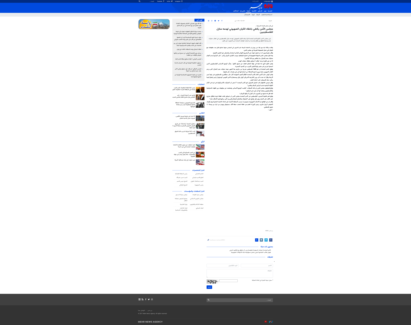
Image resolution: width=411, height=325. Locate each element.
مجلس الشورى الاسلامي (196, 199)
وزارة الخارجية (183, 204)
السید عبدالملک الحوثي (197, 181)
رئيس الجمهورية (199, 185)
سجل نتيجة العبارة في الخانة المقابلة (262, 280)
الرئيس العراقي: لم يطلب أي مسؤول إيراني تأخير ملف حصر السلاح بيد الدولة (188, 70)
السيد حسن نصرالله (181, 177)
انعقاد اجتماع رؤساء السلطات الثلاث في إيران (189, 49)
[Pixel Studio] (265, 322)
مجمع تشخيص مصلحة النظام (181, 200)
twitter (169, 1)
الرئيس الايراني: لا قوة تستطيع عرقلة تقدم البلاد (188, 59)
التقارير (201, 113)
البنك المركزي (199, 208)
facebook (160, 1)
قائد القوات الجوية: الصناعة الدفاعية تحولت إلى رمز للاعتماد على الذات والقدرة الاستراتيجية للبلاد (187, 44)
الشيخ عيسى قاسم (182, 181)
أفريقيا (258, 15)
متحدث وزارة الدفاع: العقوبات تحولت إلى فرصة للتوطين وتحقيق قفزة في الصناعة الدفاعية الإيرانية (187, 33)
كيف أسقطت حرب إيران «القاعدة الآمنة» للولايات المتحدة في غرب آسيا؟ (184, 146)
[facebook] (145, 299)
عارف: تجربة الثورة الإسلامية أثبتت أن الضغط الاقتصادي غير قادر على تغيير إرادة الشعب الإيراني (187, 38)
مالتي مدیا (242, 11)
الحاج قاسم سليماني (197, 177)
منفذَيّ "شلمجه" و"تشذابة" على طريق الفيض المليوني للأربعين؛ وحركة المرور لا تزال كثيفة (184, 126)
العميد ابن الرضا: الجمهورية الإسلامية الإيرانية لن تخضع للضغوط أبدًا (188, 76)
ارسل (209, 287)
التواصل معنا (141, 310)
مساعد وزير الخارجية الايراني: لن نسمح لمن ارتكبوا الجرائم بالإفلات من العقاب (187, 54)
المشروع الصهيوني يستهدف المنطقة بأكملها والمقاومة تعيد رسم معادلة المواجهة (185, 105)
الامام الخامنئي (199, 174)
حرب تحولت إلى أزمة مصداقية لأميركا (185, 160)
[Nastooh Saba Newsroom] (270, 322)
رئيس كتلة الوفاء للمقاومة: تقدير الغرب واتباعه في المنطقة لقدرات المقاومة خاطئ (183, 89)
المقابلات (201, 84)
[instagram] (152, 299)
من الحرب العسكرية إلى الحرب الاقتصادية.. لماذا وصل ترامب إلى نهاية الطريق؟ (184, 155)
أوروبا (253, 15)
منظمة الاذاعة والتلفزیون (196, 204)
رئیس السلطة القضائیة (181, 174)
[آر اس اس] (142, 299)
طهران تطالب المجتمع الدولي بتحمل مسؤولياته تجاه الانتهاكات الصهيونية (251, 252)
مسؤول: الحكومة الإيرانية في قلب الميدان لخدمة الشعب (188, 64)
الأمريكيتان (247, 15)
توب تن (199, 20)
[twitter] (148, 299)
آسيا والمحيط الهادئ (267, 15)
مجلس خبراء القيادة (198, 195)
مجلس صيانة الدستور (181, 195)
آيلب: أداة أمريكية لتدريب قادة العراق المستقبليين (185, 132)
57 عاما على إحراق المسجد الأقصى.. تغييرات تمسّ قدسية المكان (185, 117)
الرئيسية (270, 11)
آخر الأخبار (235, 11)
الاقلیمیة (254, 11)
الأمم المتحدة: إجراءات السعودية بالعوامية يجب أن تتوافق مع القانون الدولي (250, 250)
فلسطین (260, 11)
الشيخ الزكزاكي (183, 185)
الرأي (202, 141)
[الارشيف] (139, 299)
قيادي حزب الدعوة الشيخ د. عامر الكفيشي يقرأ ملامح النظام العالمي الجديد (183, 96)
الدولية (248, 11)
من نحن (150, 310)
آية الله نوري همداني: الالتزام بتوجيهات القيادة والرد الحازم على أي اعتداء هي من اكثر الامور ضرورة (188, 25)
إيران (265, 11)
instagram (178, 1)
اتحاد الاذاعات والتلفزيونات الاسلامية (181, 209)
